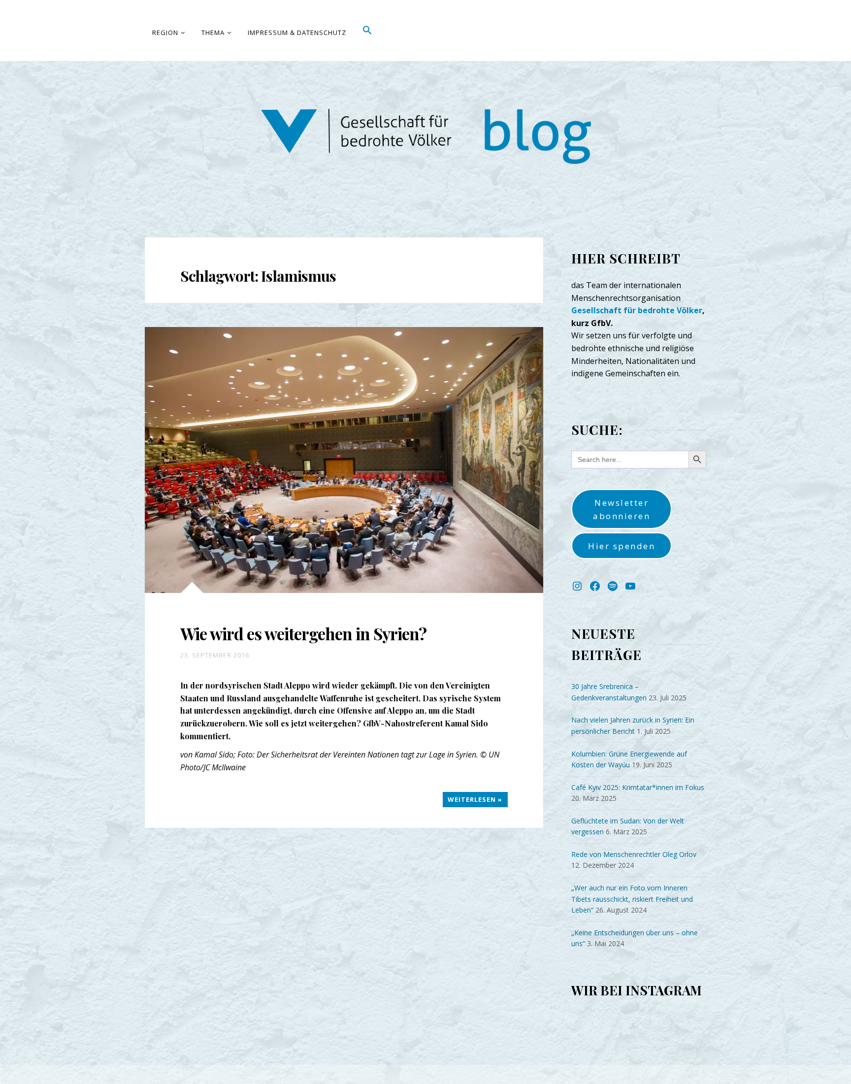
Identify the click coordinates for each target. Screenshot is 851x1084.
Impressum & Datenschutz (297, 32)
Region (165, 32)
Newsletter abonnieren (621, 509)
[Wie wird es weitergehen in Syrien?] (344, 460)
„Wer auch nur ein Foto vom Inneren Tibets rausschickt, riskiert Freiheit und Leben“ (632, 899)
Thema (213, 32)
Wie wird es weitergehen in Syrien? (303, 633)
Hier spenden (621, 546)
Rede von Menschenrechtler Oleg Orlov (633, 854)
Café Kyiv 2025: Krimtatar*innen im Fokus (637, 787)
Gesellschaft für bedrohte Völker (636, 310)
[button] (368, 30)
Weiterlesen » (475, 799)
